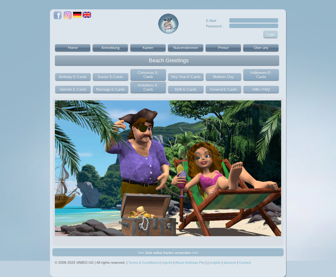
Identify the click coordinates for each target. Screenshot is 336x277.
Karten (148, 48)
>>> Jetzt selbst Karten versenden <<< (168, 253)
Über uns (261, 48)
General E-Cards (223, 89)
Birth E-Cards (186, 89)
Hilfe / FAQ (261, 89)
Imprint (167, 262)
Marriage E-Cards (110, 89)
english (215, 262)
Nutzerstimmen (185, 48)
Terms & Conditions (143, 262)
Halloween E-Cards (261, 74)
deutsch (230, 262)
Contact (245, 262)
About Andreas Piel (190, 262)
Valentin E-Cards (73, 89)
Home (73, 48)
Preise (223, 48)
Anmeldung (110, 48)
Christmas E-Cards (148, 74)
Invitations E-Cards (148, 87)
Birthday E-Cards (73, 77)
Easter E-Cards (110, 77)
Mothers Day (223, 77)
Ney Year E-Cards (186, 77)
